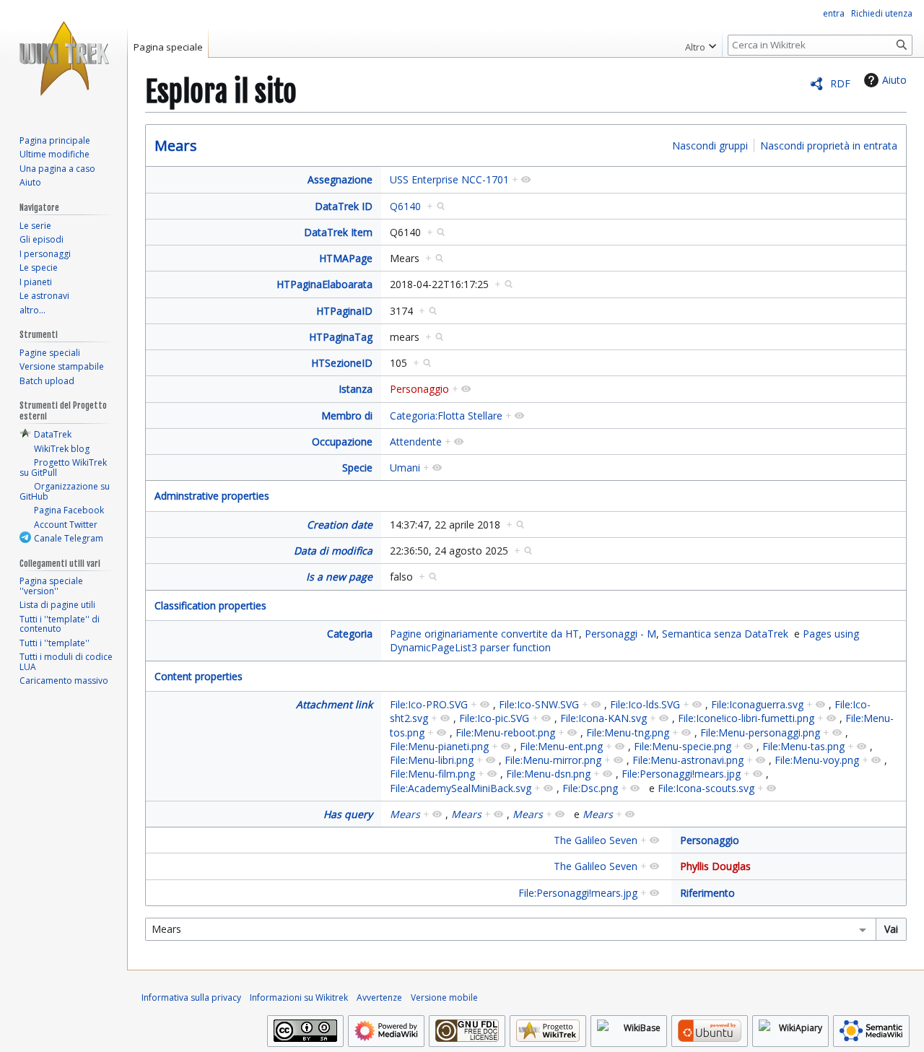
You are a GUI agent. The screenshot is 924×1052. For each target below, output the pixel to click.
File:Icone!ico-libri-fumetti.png (746, 718)
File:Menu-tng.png (627, 732)
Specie (357, 467)
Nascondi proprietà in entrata (828, 145)
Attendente (416, 441)
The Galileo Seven (595, 840)
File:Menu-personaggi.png (760, 732)
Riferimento (707, 893)
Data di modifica (333, 550)
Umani (405, 467)
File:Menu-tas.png (803, 746)
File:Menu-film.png (432, 774)
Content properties (198, 676)
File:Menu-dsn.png (548, 774)
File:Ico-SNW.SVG (539, 704)
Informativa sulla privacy (191, 997)
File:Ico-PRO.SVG (429, 704)
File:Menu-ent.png (561, 746)
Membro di (346, 415)
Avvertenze (379, 997)
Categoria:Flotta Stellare (446, 415)
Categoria (349, 633)
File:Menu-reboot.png (505, 732)
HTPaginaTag (340, 337)
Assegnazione (340, 179)
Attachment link (334, 704)
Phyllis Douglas (715, 866)
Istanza (355, 389)
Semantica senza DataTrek (725, 633)
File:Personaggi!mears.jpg (681, 774)
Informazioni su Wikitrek (299, 997)
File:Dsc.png (590, 788)
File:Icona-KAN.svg (603, 718)
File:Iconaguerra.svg (757, 704)
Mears (175, 145)
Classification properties (210, 605)
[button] (700, 43)
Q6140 (405, 206)
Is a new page (339, 576)
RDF (840, 83)
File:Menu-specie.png (682, 746)
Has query (347, 814)
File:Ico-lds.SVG (645, 704)
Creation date (339, 524)
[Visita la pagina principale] (63, 58)
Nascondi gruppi (710, 145)
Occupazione (342, 441)
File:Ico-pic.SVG (494, 718)
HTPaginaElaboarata (324, 284)
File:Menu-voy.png (817, 760)
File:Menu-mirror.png (553, 760)
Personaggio (419, 389)
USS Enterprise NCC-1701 (449, 179)
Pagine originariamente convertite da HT (484, 633)
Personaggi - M (620, 633)
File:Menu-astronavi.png (688, 760)
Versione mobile (444, 997)
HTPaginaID (344, 311)
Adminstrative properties (211, 496)
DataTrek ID (343, 206)
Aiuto (894, 80)
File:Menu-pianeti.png (439, 746)
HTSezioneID (341, 363)
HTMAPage (345, 258)
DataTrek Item (338, 232)
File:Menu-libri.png (432, 760)
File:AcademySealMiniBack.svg (460, 788)
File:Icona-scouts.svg (706, 788)
